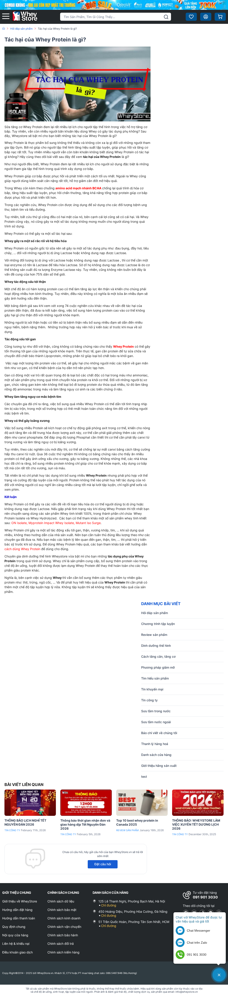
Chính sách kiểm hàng (63, 952)
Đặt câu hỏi (102, 864)
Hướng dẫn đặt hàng (17, 910)
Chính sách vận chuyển (64, 927)
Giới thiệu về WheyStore (19, 901)
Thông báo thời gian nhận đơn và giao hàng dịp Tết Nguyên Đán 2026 (85, 824)
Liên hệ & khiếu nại (15, 943)
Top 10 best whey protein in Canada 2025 (137, 822)
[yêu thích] (191, 17)
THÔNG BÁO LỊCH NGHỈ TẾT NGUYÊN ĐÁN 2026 (25, 822)
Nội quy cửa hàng (15, 935)
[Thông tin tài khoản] (205, 17)
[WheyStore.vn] (25, 17)
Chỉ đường (108, 905)
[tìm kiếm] (166, 17)
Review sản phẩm (127, 830)
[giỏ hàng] (220, 17)
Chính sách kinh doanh (63, 918)
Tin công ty (12, 830)
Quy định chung (13, 927)
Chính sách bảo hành (62, 935)
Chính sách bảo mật (61, 910)
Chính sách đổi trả (60, 943)
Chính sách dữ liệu (60, 901)
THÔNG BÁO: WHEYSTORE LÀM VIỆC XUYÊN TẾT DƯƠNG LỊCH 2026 (196, 824)
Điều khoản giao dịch (17, 952)
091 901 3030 (205, 897)
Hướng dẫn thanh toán (18, 918)
